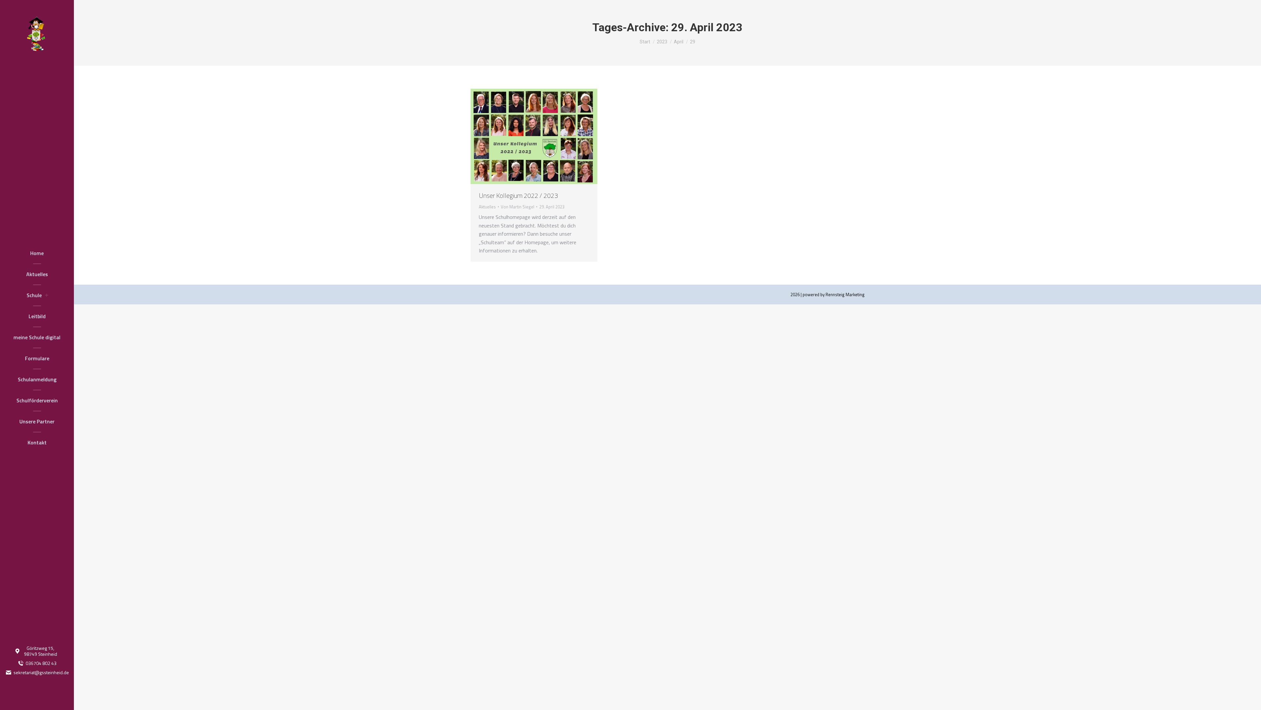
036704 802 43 (41, 663)
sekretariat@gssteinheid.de (41, 672)
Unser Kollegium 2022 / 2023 (518, 195)
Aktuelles (487, 206)
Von (517, 207)
